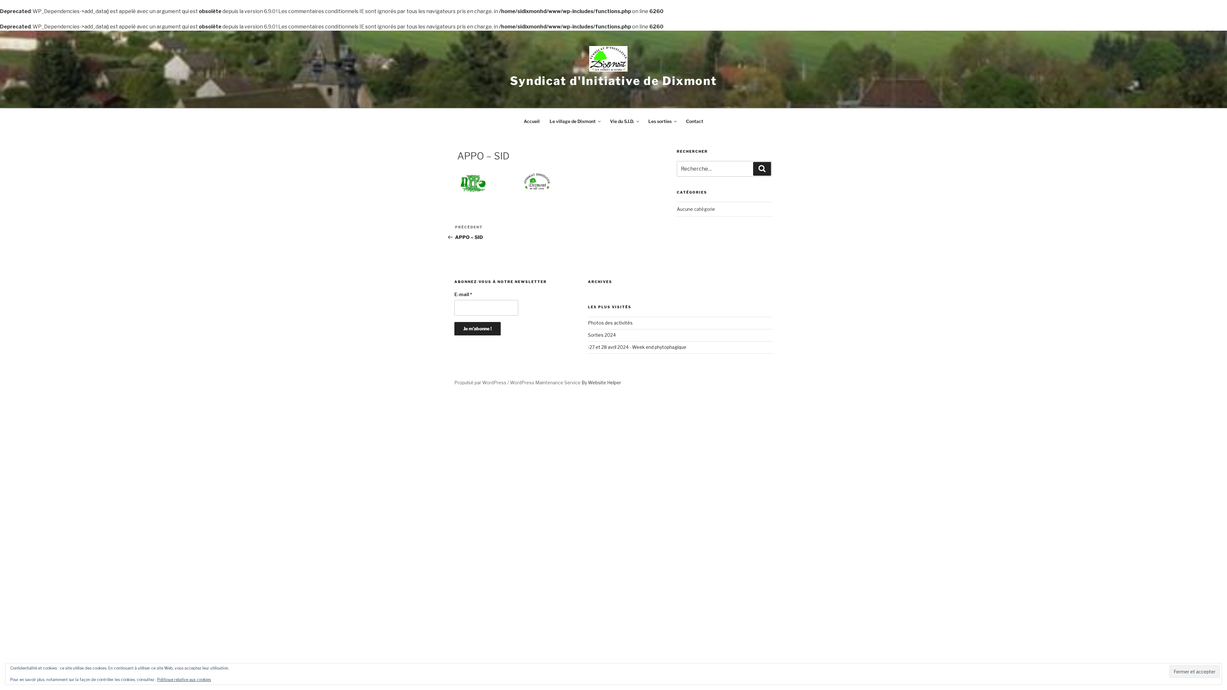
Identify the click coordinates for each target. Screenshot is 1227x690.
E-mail (463, 294)
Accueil (532, 121)
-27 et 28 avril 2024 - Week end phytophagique (637, 347)
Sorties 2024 (602, 335)
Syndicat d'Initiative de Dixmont (613, 81)
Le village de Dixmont (573, 121)
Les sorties (660, 121)
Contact (694, 121)
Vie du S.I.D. (622, 121)
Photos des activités (610, 323)
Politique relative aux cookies (184, 679)
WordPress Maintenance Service (545, 382)
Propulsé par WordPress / (482, 382)
